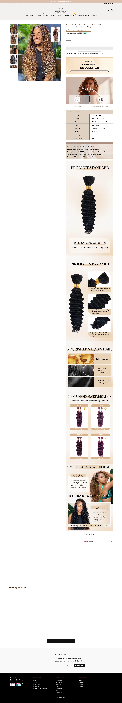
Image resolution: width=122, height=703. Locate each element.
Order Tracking (59, 684)
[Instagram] (16, 679)
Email (80, 680)
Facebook (81, 682)
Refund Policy (59, 688)
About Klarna (59, 692)
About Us (35, 682)
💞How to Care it (89, 541)
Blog (57, 690)
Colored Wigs (69, 15)
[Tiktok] (22, 679)
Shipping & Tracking (27, 3)
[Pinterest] (19, 679)
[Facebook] (10, 679)
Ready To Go (50, 15)
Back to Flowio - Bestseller (62, 640)
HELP (94, 15)
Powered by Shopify (61, 697)
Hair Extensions (83, 15)
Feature (40, 15)
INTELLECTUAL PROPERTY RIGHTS (40, 688)
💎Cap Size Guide (89, 534)
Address (81, 686)
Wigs (59, 15)
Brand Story (11, 3)
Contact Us (41, 3)
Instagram (81, 684)
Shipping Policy (59, 682)
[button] (89, 48)
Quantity (68, 36)
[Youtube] (13, 679)
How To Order (18, 3)
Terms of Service (36, 684)
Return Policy (35, 3)
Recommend (29, 15)
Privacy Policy (36, 686)
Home (34, 680)
